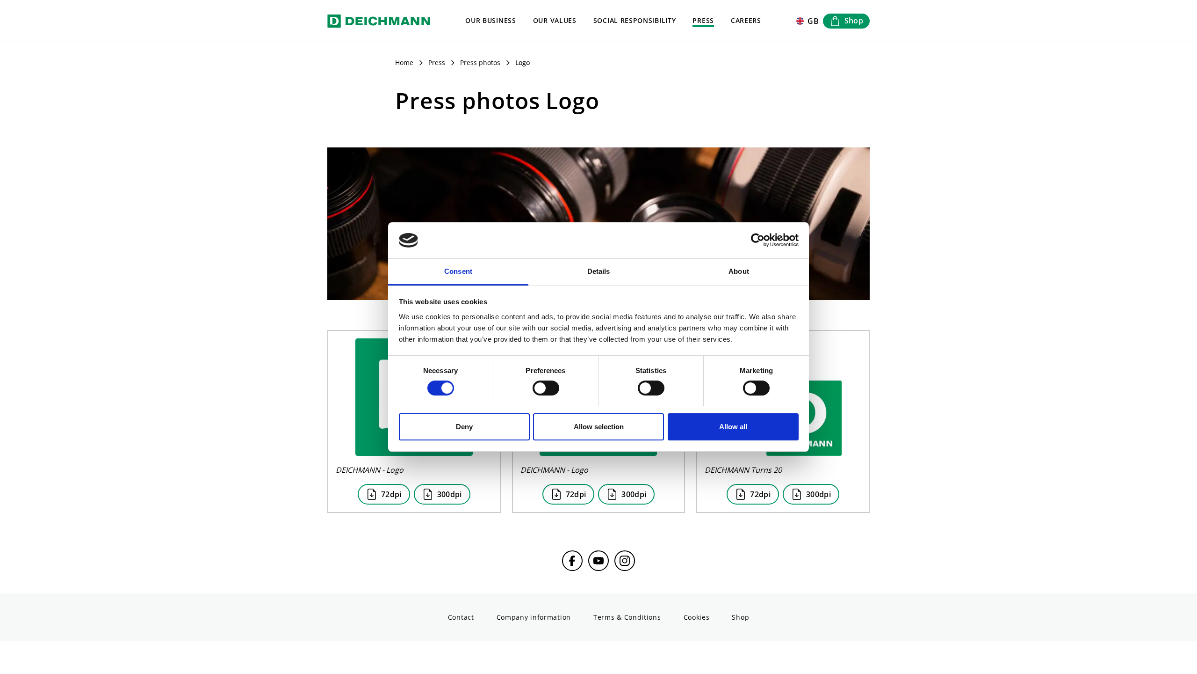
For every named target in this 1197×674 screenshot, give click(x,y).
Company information (534, 617)
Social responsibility (634, 20)
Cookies (697, 617)
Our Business (490, 20)
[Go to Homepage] (378, 20)
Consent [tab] (458, 271)
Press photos (480, 62)
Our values (555, 20)
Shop (740, 617)
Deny (464, 427)
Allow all (733, 427)
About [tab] (738, 271)
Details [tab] (598, 271)
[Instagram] (624, 560)
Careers (746, 20)
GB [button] (813, 21)
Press (703, 20)
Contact (461, 617)
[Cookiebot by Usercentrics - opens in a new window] (758, 241)
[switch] (546, 388)
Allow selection (599, 427)
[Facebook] (572, 560)
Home (404, 62)
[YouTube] (598, 560)
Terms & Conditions (627, 617)
